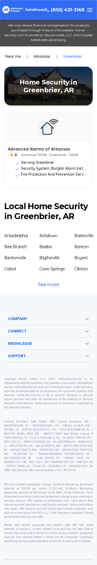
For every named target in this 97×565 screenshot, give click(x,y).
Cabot (10, 268)
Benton (81, 246)
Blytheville (49, 257)
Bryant (81, 257)
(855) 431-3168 (68, 9)
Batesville (83, 235)
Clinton (81, 268)
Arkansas (42, 56)
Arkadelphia (16, 235)
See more (48, 284)
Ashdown (48, 235)
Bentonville (15, 257)
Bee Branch (15, 246)
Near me (13, 56)
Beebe (45, 246)
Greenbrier (72, 56)
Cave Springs (52, 268)
